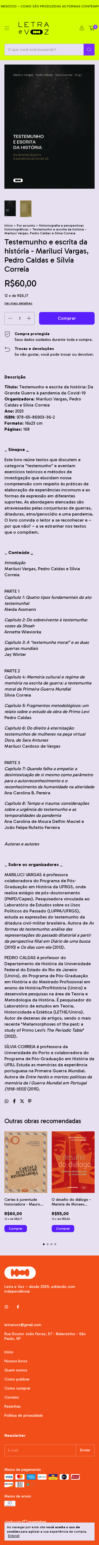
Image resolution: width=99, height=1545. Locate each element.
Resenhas (12, 1406)
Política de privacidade (23, 1415)
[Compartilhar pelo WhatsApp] (7, 1101)
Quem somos (15, 1370)
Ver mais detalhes (18, 303)
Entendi (14, 1536)
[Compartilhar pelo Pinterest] (30, 1101)
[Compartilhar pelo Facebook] (15, 1101)
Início (8, 225)
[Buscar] (89, 49)
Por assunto (26, 225)
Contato (11, 1397)
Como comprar (17, 1388)
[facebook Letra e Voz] (18, 1307)
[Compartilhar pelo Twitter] (22, 1101)
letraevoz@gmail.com (22, 1325)
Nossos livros (15, 1361)
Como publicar (17, 1379)
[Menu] (6, 28)
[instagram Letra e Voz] (6, 1307)
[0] (92, 28)
